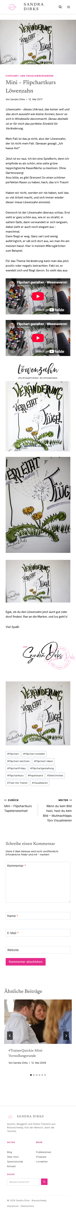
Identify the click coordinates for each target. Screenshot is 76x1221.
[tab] (31, 1075)
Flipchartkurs (15, 775)
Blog (9, 1152)
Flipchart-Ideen (43, 761)
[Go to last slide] (10, 1035)
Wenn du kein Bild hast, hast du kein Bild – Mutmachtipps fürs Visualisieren (57, 810)
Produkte (41, 1156)
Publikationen (43, 1152)
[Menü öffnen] (68, 7)
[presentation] (38, 1021)
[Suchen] (44, 1182)
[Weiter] (66, 1035)
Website (13, 950)
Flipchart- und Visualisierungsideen (30, 75)
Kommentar (16, 865)
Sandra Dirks (17, 99)
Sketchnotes (55, 775)
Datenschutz (27, 1206)
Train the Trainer (17, 782)
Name (12, 916)
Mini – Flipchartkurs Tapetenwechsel (18, 806)
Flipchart (13, 753)
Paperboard (35, 775)
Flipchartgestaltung (42, 768)
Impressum (13, 1206)
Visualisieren (40, 782)
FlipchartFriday (16, 768)
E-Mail (13, 933)
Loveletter (42, 1161)
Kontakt (11, 1166)
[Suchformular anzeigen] (60, 7)
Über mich (13, 1156)
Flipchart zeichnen (18, 761)
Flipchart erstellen (34, 753)
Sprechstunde (15, 1161)
